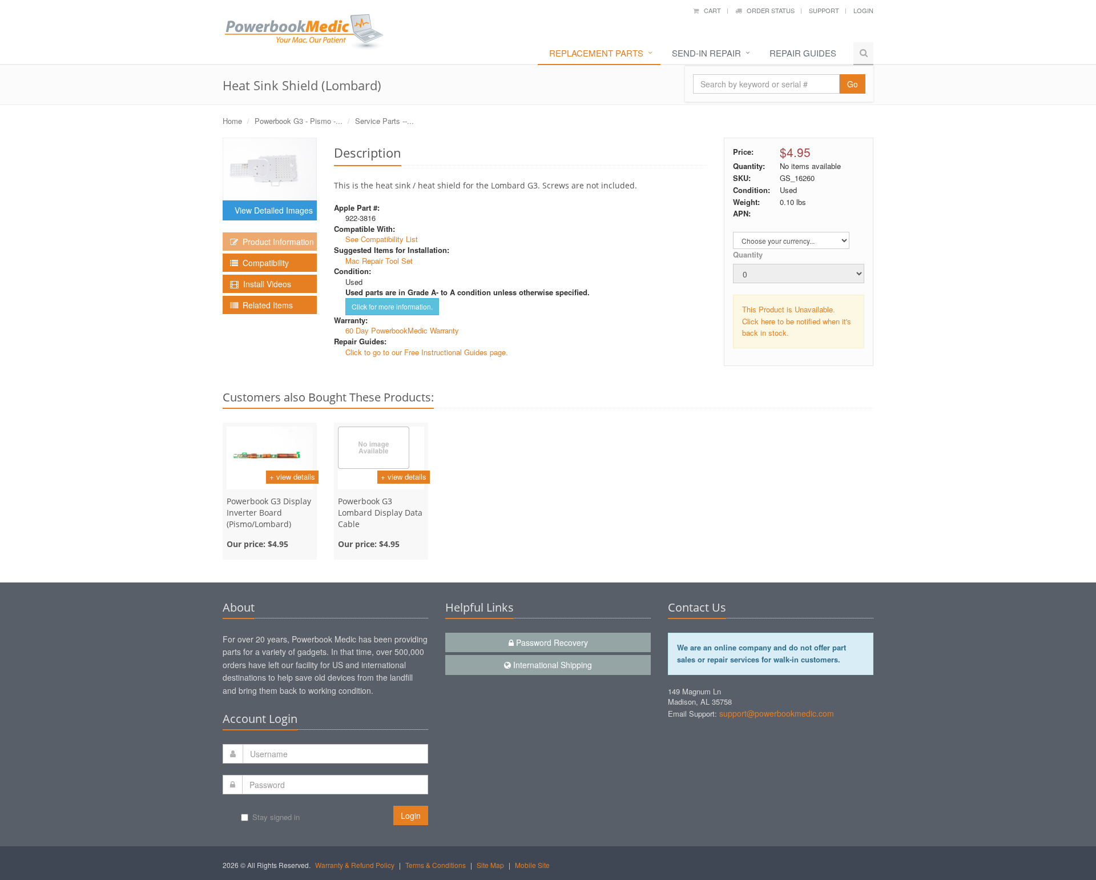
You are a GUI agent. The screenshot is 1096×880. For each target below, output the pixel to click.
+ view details (292, 476)
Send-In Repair (706, 53)
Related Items (265, 305)
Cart (710, 10)
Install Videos (265, 284)
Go (852, 84)
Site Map (490, 865)
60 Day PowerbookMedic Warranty (402, 330)
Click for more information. (392, 306)
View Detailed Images (271, 210)
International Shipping (551, 664)
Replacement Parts (596, 53)
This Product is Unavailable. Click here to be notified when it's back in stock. (796, 321)
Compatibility (263, 262)
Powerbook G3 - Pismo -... (298, 120)
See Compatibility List (381, 239)
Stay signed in (276, 816)
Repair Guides (802, 53)
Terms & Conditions (435, 865)
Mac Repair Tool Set (379, 260)
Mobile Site (532, 865)
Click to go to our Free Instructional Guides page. (426, 352)
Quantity (748, 254)
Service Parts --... (384, 120)
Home (232, 120)
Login (863, 10)
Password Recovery (551, 642)
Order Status (768, 10)
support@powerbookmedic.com (776, 713)
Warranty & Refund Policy (354, 865)
